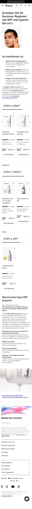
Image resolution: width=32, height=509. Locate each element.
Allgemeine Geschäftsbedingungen (9, 493)
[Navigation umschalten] (2, 5)
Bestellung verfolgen (8, 449)
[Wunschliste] (13, 115)
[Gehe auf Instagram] (7, 486)
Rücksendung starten (8, 445)
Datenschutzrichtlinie (5, 434)
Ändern (21, 478)
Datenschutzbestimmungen (9, 494)
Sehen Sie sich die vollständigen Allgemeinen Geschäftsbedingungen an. (15, 396)
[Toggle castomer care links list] (29, 466)
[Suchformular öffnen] (16, 5)
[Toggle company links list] (29, 469)
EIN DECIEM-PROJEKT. (7, 496)
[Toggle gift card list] (29, 462)
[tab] (12, 107)
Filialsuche (4, 455)
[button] (26, 498)
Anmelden (4, 452)
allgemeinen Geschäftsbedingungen (11, 97)
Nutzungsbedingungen (20, 434)
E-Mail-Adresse (5, 423)
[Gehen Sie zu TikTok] (19, 486)
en (18, 480)
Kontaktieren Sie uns (8, 442)
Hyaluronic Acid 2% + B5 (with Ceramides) (7, 201)
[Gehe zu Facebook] (1, 486)
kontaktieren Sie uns (5, 436)
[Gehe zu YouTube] (12, 486)
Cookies (20, 494)
